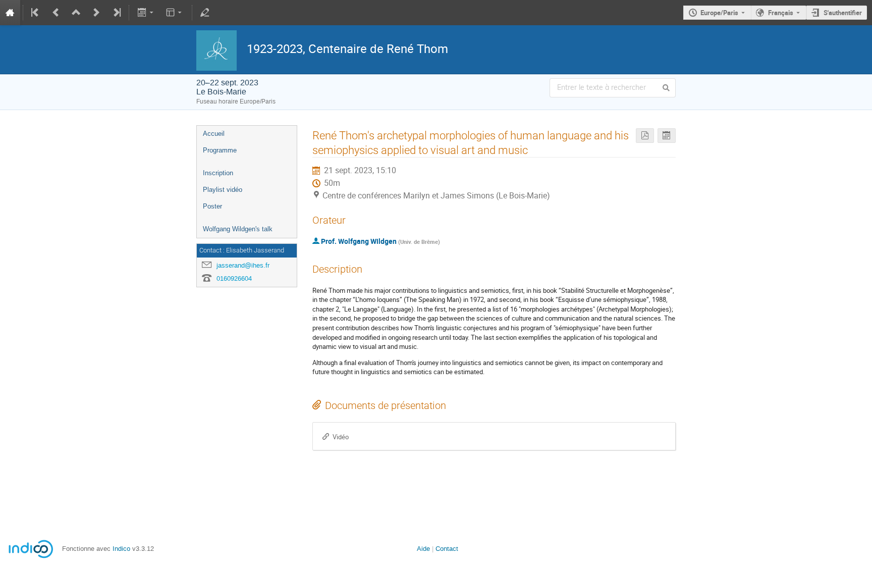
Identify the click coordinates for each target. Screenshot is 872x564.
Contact (446, 548)
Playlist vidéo (222, 189)
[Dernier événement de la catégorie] (116, 12)
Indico (121, 548)
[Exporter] (146, 12)
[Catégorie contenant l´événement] (76, 12)
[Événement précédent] (56, 12)
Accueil (214, 133)
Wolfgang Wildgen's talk (237, 229)
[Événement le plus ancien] (36, 12)
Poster (212, 206)
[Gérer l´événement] (205, 12)
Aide (423, 548)
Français (780, 12)
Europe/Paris (719, 12)
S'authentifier (843, 12)
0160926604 (234, 278)
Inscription (218, 173)
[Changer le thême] (174, 12)
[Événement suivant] (96, 12)
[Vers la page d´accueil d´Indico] (10, 12)
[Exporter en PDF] (645, 135)
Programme (220, 150)
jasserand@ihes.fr (242, 265)
